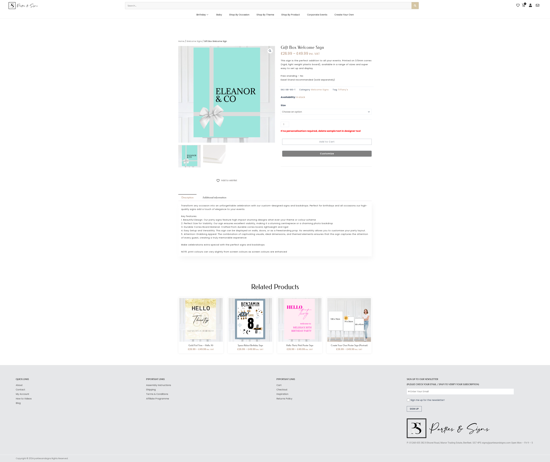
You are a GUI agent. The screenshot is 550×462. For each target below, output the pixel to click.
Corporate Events (317, 14)
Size (283, 105)
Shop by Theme (265, 14)
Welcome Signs (194, 41)
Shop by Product (290, 14)
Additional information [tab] (214, 197)
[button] (270, 50)
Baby (219, 14)
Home (181, 41)
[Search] (415, 5)
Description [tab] (187, 197)
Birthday (201, 14)
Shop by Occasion (239, 14)
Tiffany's (343, 89)
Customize (327, 153)
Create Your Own (344, 14)
